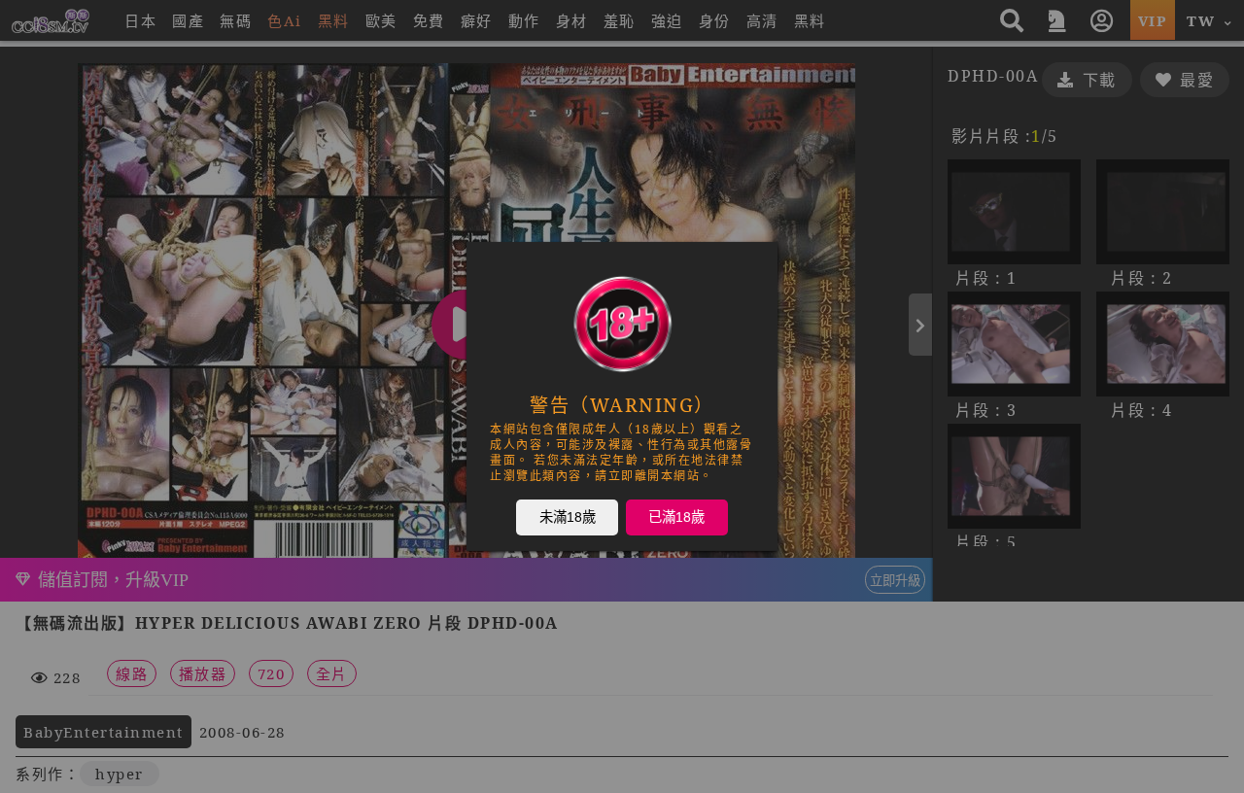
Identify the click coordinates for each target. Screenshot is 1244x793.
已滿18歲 (676, 516)
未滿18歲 (567, 516)
